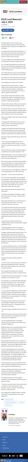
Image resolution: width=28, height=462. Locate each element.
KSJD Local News (15, 12)
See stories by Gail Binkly (14, 425)
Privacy (4, 445)
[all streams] (26, 460)
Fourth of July (8, 405)
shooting (21, 402)
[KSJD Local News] (5, 11)
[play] (2, 460)
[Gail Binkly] (4, 416)
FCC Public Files (6, 448)
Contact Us (5, 442)
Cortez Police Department (11, 402)
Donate (24, 2)
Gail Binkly (5, 24)
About (4, 439)
